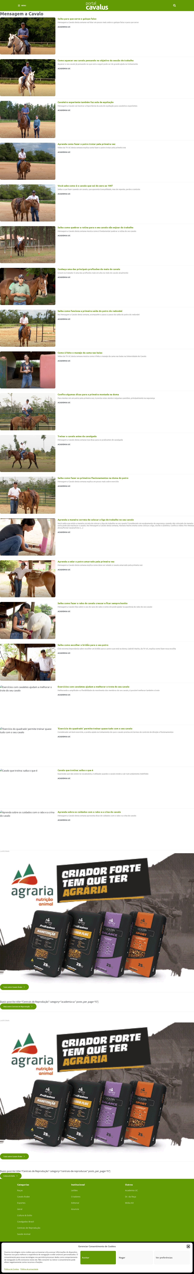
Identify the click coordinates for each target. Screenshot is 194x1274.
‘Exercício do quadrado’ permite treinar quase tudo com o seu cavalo (95, 728)
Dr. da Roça (130, 1196)
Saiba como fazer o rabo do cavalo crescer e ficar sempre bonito (93, 603)
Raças (20, 1190)
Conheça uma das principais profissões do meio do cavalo (89, 269)
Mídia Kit (129, 1203)
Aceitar (85, 1257)
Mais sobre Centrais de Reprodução (16, 1006)
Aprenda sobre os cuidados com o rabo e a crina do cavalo (89, 811)
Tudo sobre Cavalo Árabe (12, 987)
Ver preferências (164, 1257)
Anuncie (75, 1209)
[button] (188, 1246)
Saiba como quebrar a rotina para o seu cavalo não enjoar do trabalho (95, 227)
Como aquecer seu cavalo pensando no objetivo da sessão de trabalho (96, 60)
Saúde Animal (23, 1234)
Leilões (74, 1190)
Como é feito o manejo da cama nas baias (80, 352)
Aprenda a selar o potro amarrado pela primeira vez (86, 561)
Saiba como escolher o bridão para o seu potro (83, 644)
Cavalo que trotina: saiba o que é (75, 770)
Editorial (75, 1203)
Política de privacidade (29, 1269)
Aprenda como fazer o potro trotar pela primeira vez (86, 143)
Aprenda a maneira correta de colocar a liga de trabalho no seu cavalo (96, 519)
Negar (122, 1257)
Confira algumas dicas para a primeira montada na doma (88, 394)
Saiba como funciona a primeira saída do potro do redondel (90, 310)
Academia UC (131, 1190)
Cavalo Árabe (23, 1196)
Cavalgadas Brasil (25, 1221)
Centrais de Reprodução (28, 1227)
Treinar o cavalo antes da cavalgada (77, 436)
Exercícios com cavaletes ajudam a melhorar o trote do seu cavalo (93, 686)
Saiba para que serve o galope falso (77, 18)
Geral (19, 1209)
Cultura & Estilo (9, 1176)
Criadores (75, 1196)
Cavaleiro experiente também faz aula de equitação (86, 102)
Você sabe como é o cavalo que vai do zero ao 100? (85, 185)
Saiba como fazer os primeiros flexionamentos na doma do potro (93, 477)
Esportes (21, 1203)
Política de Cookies (11, 1269)
